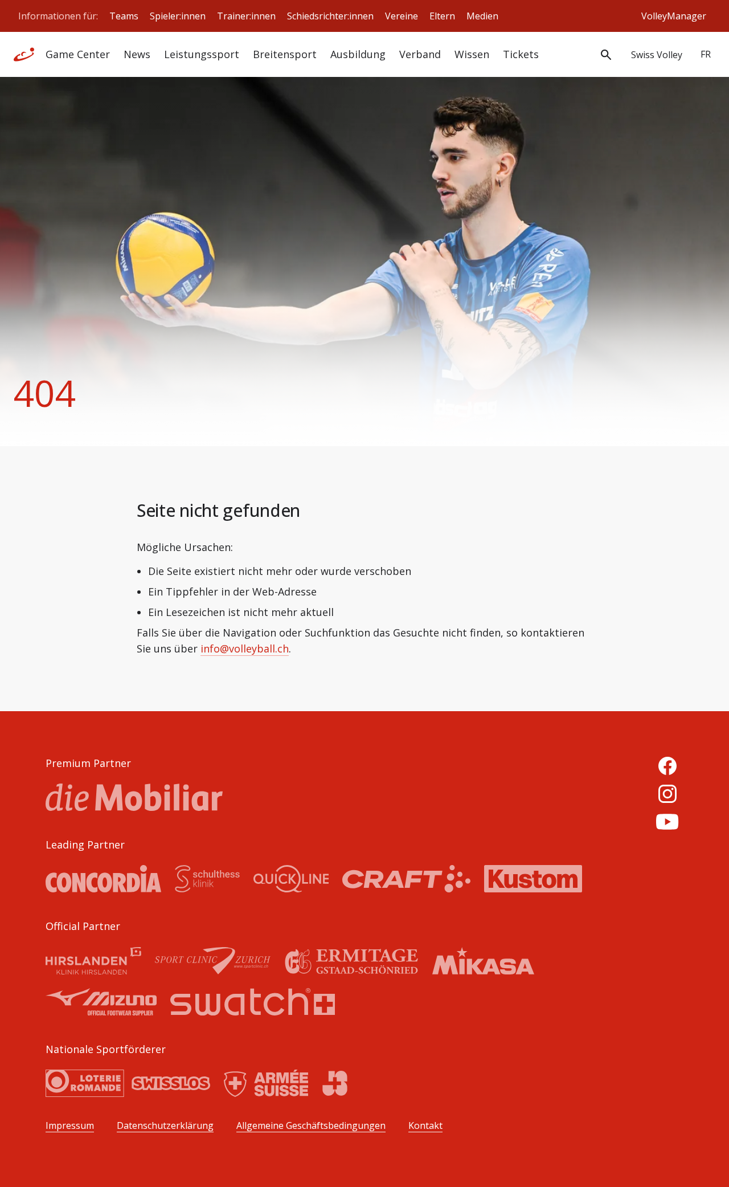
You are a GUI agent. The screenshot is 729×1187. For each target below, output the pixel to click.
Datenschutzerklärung (165, 1126)
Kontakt (425, 1126)
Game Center (78, 54)
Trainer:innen (246, 16)
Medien (482, 16)
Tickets (521, 54)
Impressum (70, 1126)
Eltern (442, 16)
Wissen (471, 54)
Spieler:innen (178, 16)
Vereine (401, 16)
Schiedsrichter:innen (330, 16)
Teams (123, 16)
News (137, 54)
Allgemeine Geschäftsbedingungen (311, 1126)
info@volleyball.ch (244, 648)
